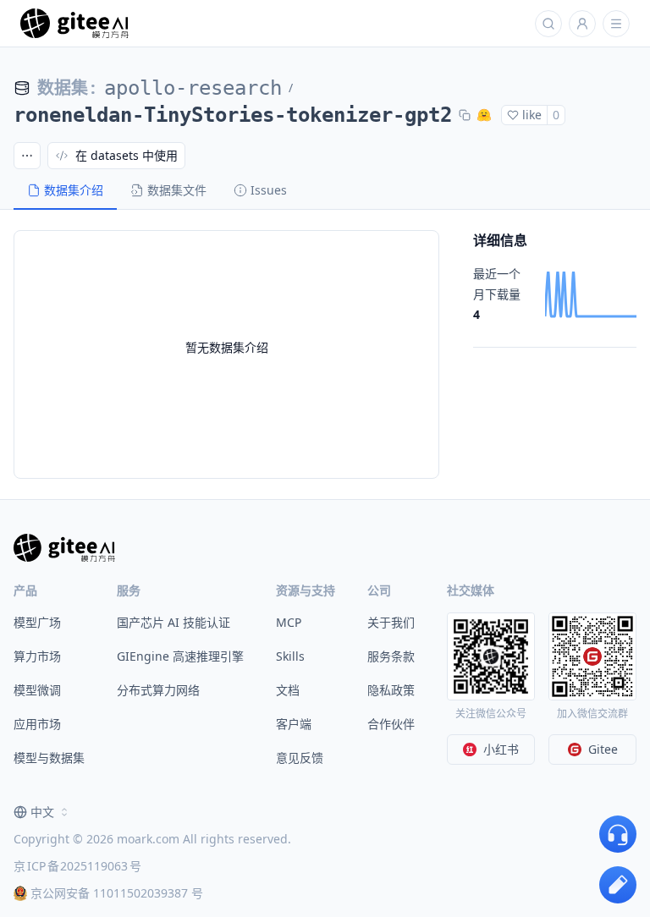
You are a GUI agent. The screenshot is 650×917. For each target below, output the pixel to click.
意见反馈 (299, 758)
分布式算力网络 (158, 690)
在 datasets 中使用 (126, 155)
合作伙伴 (391, 724)
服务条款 (391, 656)
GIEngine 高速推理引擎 (180, 656)
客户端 (293, 724)
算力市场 (37, 656)
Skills (290, 656)
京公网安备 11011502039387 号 (116, 893)
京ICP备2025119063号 (77, 866)
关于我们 (391, 622)
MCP (288, 622)
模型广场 (37, 622)
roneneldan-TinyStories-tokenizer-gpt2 (233, 115)
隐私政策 (391, 690)
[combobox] (42, 812)
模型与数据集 (49, 758)
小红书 (501, 749)
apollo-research (193, 88)
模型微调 (37, 690)
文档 (288, 690)
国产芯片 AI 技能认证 (173, 622)
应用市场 (37, 724)
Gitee (603, 749)
